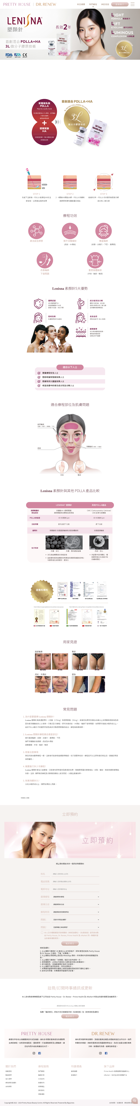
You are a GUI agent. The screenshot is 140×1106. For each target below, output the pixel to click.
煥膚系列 (41, 1083)
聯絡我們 (8, 1075)
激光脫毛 (41, 1090)
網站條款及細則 (10, 1083)
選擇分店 (45, 904)
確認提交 (70, 943)
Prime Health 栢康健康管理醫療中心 (116, 1071)
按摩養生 (41, 1086)
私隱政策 (120, 1103)
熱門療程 (93, 4)
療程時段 (45, 911)
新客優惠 (81, 4)
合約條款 (8, 1086)
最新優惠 (74, 1071)
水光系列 (41, 1079)
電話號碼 (45, 881)
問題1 (43, 919)
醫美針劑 (41, 1075)
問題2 (43, 927)
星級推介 (74, 1075)
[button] (132, 4)
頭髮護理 (41, 1094)
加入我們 (8, 1079)
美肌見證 (105, 4)
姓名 (43, 873)
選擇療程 (45, 896)
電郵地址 (45, 889)
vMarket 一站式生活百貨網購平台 (115, 1075)
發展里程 (8, 1071)
